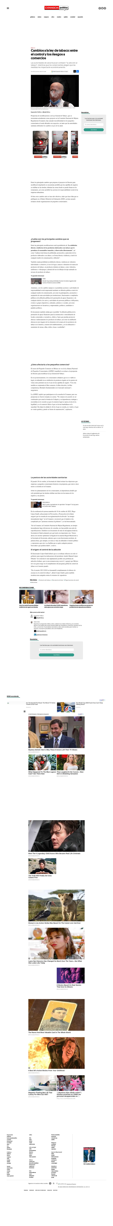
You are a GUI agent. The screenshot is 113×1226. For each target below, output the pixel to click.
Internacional (9, 1141)
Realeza (8, 1169)
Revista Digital (54, 1163)
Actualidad (53, 1144)
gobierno (32, 17)
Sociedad (72, 17)
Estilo (30, 1149)
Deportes (31, 1152)
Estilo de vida (32, 1144)
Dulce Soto (37, 622)
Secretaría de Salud (57, 580)
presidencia (46, 502)
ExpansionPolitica (57, 1183)
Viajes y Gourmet (10, 1176)
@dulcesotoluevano (42, 634)
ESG (7, 1146)
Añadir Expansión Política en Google (60, 71)
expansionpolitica (53, 1183)
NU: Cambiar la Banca (89, 1164)
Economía (9, 1139)
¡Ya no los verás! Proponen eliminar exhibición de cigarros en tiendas (28, 606)
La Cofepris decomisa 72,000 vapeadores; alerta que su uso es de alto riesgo (56, 606)
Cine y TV (31, 1153)
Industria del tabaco (45, 580)
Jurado (52, 1177)
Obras (8, 1144)
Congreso (9, 1157)
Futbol (52, 1153)
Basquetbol (53, 1158)
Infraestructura (32, 1164)
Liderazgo (53, 1145)
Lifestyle (53, 1161)
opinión (66, 17)
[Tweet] (74, 71)
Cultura (30, 1135)
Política (9, 1152)
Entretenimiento (32, 1150)
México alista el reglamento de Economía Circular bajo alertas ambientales (91, 435)
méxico (39, 17)
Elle (30, 1138)
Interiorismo (31, 1167)
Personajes (53, 1172)
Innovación (53, 1136)
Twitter (99, 8)
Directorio (55, 1190)
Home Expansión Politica (12, 1138)
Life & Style (32, 1147)
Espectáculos (9, 1168)
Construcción (31, 1161)
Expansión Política (38, 615)
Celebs (30, 1142)
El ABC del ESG (54, 1138)
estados (59, 17)
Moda (8, 1172)
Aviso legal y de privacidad (40, 1190)
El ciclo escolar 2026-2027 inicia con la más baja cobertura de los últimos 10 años (93, 427)
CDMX (52, 17)
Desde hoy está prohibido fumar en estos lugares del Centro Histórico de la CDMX (59, 282)
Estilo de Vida (54, 1175)
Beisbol (53, 1155)
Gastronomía (54, 1167)
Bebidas (53, 1169)
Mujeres (8, 1147)
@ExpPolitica (46, 112)
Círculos (8, 1171)
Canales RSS (49, 1190)
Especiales (53, 1149)
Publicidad (26, 1190)
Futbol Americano (54, 1156)
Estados (8, 1160)
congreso (46, 17)
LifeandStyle (9, 1149)
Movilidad (31, 1177)
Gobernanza (31, 1175)
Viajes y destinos (54, 1171)
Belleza (8, 1174)
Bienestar (53, 1174)
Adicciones (34, 582)
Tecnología (9, 1142)
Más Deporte (54, 1160)
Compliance (31, 1190)
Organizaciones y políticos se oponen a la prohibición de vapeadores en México (81, 606)
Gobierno (9, 1153)
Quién (8, 1166)
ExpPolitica (50, 1183)
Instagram (102, 8)
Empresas (9, 1136)
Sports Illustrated (56, 1152)
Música (30, 1155)
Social (30, 1174)
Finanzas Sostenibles (55, 1135)
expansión (80, 17)
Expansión (10, 1135)
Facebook (105, 8)
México (33, 48)
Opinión (8, 1161)
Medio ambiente (32, 1172)
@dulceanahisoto (41, 631)
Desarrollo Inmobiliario (33, 1163)
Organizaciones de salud (72, 580)
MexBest (54, 1166)
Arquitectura (31, 1166)
